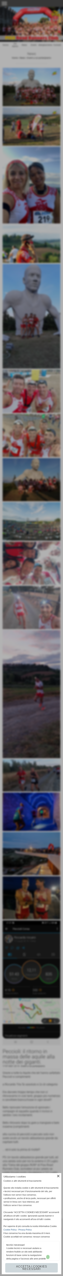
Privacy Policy (25, 1230)
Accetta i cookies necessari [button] (31, 1267)
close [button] (58, 1176)
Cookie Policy (10, 1230)
